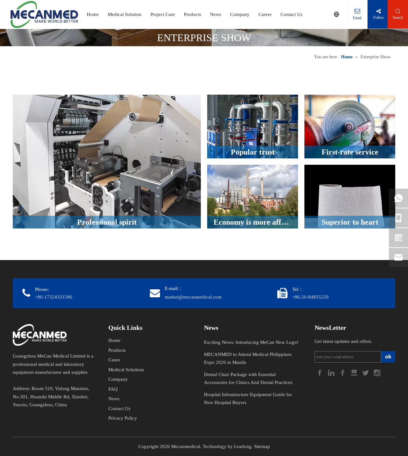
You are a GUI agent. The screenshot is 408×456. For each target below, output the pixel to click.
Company (240, 14)
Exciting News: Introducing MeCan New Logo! (251, 342)
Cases (114, 359)
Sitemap (262, 446)
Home (93, 14)
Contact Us (291, 14)
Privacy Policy (122, 418)
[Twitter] (366, 372)
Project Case (162, 14)
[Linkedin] (332, 372)
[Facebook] (320, 372)
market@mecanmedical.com (193, 297)
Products (192, 14)
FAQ (113, 389)
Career (265, 14)
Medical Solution (125, 14)
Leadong (242, 446)
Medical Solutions (126, 369)
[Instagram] (377, 372)
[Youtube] (355, 372)
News (215, 14)
